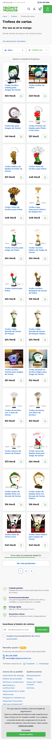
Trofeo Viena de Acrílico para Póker (38, 167)
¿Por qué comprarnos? (13, 704)
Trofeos (14, 16)
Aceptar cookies (26, 734)
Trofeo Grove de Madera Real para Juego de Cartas (37, 453)
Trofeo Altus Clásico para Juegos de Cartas (38, 536)
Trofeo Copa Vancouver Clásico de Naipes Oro (37, 209)
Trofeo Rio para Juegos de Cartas (13, 127)
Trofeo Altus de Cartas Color (12, 535)
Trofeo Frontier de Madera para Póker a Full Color (37, 128)
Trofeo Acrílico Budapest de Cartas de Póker (38, 290)
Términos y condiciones (13, 682)
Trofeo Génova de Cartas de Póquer (13, 452)
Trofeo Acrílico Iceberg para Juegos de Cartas (13, 87)
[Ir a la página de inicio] (11, 9)
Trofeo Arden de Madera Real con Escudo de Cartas (13, 493)
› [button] (14, 41)
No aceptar (26, 730)
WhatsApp (44, 664)
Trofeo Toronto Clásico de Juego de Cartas (38, 250)
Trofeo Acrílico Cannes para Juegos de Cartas (14, 372)
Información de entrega (13, 675)
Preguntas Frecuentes (12, 701)
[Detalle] (21, 96)
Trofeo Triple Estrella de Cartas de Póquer (13, 331)
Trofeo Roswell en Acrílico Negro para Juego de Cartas (38, 372)
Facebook (30, 664)
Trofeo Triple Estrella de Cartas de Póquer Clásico (37, 331)
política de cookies (25, 726)
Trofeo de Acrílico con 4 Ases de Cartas (13, 412)
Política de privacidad (12, 679)
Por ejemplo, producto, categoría (23, 28)
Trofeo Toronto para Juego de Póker (14, 249)
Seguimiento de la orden (14, 691)
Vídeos (30, 679)
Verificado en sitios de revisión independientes (27, 616)
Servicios (30, 688)
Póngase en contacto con (14, 698)
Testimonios (8, 694)
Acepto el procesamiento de (23, 637)
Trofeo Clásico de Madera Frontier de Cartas (13, 168)
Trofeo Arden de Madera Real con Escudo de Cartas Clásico (37, 494)
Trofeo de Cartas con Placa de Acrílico (36, 412)
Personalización (34, 675)
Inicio (5, 16)
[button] (29, 9)
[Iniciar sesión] (34, 9)
